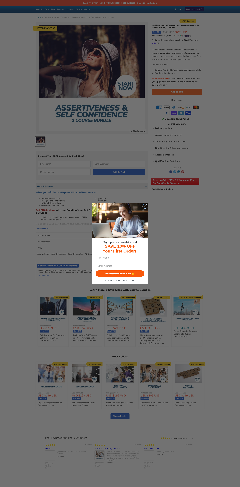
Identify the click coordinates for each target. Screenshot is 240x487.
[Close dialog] (145, 206)
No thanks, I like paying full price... (120, 280)
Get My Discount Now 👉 (120, 273)
